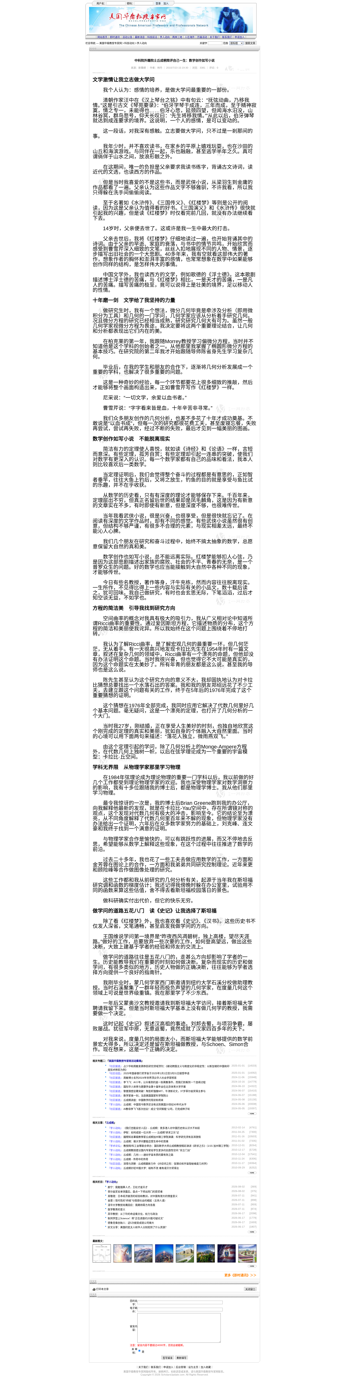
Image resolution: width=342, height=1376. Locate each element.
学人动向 (165, 37)
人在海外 (190, 37)
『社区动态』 (115, 1073)
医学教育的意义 (116, 1209)
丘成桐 (110, 1122)
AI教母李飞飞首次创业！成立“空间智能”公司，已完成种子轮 (156, 1108)
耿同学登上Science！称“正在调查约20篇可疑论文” (136, 1218)
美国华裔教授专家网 (110, 43)
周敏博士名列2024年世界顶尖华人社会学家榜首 (150, 1077)
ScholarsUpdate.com (173, 1374)
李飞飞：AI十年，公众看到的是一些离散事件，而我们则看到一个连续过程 (164, 1082)
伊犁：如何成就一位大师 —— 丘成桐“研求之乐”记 (151, 1132)
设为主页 (193, 1367)
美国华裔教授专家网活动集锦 (125, 1060)
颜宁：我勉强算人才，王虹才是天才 (128, 1187)
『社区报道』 (115, 1066)
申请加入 (240, 37)
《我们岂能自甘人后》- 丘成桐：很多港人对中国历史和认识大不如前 (161, 1128)
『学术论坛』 (115, 1145)
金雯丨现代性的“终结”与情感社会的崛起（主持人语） (137, 1200)
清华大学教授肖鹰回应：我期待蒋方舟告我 (131, 1205)
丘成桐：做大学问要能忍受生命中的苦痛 (145, 1141)
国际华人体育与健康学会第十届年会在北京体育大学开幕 (154, 1086)
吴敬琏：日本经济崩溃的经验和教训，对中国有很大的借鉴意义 (143, 1196)
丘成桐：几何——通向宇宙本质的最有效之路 (148, 1154)
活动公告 (127, 37)
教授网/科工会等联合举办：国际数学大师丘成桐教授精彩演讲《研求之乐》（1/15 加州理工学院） (177, 1145)
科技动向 (129, 43)
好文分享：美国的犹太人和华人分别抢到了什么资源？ (138, 1227)
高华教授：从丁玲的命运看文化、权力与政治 (133, 1213)
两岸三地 (177, 37)
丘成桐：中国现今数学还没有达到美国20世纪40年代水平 (154, 1104)
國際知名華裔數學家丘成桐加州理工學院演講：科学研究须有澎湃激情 (162, 1136)
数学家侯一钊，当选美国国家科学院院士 (145, 1095)
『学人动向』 (115, 1104)
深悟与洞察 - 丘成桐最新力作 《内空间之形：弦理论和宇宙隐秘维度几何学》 (166, 1163)
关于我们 (215, 37)
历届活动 (202, 37)
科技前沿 (152, 37)
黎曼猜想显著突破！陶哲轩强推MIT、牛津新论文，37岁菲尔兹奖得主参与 (164, 1091)
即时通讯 (115, 37)
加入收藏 (206, 1367)
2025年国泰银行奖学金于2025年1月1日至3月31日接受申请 (156, 1073)
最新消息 (140, 37)
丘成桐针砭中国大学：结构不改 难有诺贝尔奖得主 (151, 1168)
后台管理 (181, 1367)
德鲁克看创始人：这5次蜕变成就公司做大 (131, 1222)
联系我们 (227, 37)
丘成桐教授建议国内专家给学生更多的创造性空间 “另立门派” (157, 1150)
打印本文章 (102, 1289)
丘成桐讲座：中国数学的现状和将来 (143, 1100)
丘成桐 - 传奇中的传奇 (135, 1159)
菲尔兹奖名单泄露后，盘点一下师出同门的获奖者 (135, 1191)
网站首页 (102, 37)
